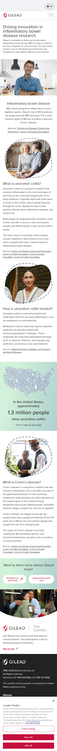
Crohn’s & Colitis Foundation (34, 131)
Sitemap (7, 695)
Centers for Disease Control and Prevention (31, 251)
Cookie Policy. (33, 723)
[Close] (53, 701)
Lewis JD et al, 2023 (32, 424)
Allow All (28, 745)
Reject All (28, 737)
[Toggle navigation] (51, 15)
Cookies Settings (28, 729)
